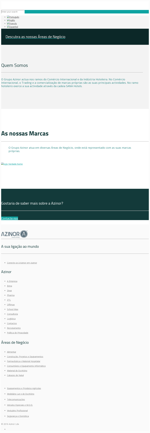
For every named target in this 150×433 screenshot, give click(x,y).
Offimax (11, 304)
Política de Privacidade (17, 332)
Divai (9, 290)
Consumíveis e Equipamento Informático (26, 366)
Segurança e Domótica (18, 416)
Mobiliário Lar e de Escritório (20, 393)
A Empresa (12, 281)
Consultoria (12, 314)
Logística (11, 318)
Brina (9, 285)
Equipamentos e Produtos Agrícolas (24, 388)
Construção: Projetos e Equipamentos (25, 356)
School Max (12, 309)
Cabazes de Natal (15, 375)
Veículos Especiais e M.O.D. (20, 405)
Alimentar (11, 351)
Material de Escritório (17, 370)
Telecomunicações (16, 399)
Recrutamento (14, 328)
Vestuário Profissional (17, 410)
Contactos (12, 323)
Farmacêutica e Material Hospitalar (23, 361)
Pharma (11, 295)
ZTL (9, 300)
